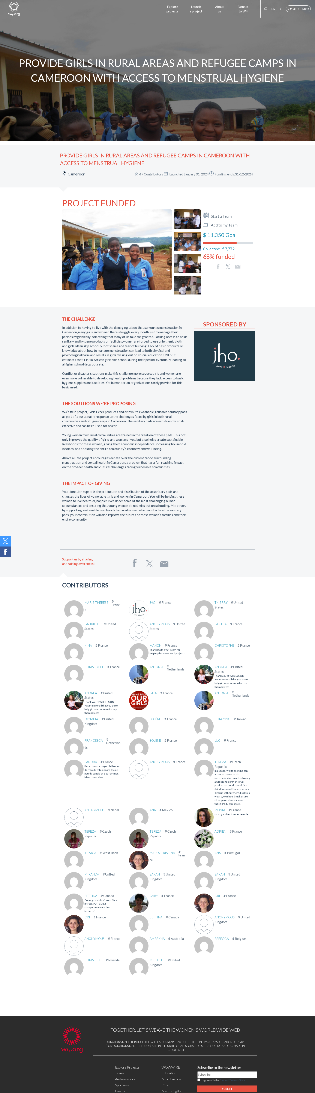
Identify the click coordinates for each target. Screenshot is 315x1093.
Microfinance (171, 1079)
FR (273, 9)
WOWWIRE (171, 1067)
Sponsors (122, 1085)
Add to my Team (223, 225)
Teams (119, 1073)
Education (169, 1073)
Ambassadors (125, 1079)
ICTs (165, 1085)
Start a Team (221, 216)
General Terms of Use (232, 1080)
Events (120, 1091)
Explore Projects (127, 1067)
